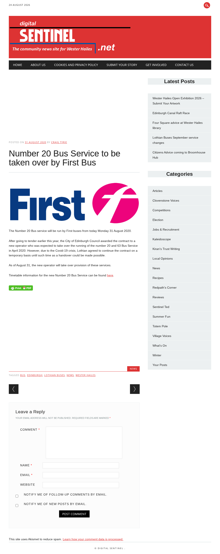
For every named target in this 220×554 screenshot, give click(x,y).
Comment (30, 429)
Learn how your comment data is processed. (93, 539)
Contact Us (184, 65)
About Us (38, 65)
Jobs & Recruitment (166, 229)
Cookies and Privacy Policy (76, 65)
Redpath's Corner (165, 287)
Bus (22, 375)
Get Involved (156, 65)
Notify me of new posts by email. (55, 504)
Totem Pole (160, 326)
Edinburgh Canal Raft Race (171, 113)
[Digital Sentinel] (70, 53)
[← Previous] (13, 389)
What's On (160, 345)
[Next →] (135, 389)
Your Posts (160, 365)
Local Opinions (163, 258)
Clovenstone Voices (166, 200)
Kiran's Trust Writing (166, 249)
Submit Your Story (122, 65)
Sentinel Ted (161, 307)
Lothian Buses (54, 375)
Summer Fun (161, 316)
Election (158, 220)
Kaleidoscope (162, 239)
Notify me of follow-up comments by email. (65, 494)
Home (17, 65)
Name (26, 465)
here (110, 275)
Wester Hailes (86, 375)
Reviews (158, 297)
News (133, 368)
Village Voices (162, 336)
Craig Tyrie (59, 142)
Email (26, 475)
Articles (157, 191)
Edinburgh (35, 375)
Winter (157, 355)
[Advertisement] (74, 101)
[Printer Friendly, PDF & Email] (21, 289)
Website (27, 484)
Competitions (161, 210)
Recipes (158, 278)
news (70, 375)
